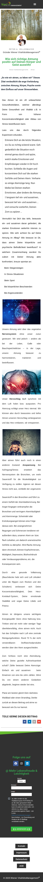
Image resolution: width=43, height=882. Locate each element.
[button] (35, 4)
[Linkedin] (27, 763)
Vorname (14, 785)
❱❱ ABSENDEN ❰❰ (21, 829)
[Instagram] (21, 763)
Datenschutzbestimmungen (21, 815)
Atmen (33, 69)
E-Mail (13, 791)
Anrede (19, 778)
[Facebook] (15, 763)
